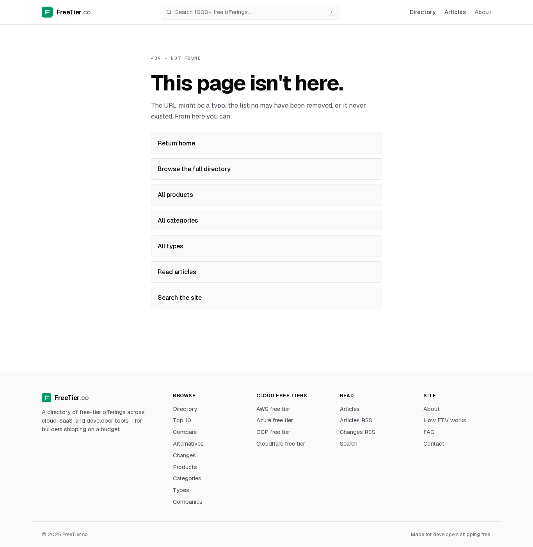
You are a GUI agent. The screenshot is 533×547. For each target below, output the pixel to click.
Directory (422, 12)
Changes (184, 455)
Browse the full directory (194, 169)
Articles (455, 12)
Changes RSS (357, 431)
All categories (178, 220)
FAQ (429, 431)
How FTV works (444, 420)
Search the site (180, 298)
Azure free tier (274, 420)
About (482, 12)
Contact (433, 443)
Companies (188, 501)
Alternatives (188, 443)
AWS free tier (273, 408)
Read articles (177, 272)
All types (170, 246)
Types (181, 490)
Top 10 (182, 420)
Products (185, 467)
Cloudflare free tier (280, 443)
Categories (187, 478)
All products (175, 195)
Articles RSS (356, 420)
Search (348, 443)
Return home (176, 143)
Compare (185, 431)
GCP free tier (273, 431)
